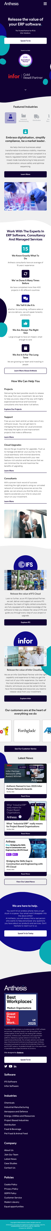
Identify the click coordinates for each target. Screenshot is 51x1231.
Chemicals (9, 1103)
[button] (45, 580)
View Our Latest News (25, 882)
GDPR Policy (10, 1193)
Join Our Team (11, 1155)
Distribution (10, 1125)
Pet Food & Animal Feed (16, 1134)
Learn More (25, 174)
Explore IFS (25, 622)
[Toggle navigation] (45, 3)
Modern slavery (11, 1202)
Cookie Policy (10, 1185)
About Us (8, 1150)
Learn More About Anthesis (25, 371)
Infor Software (11, 1086)
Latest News (10, 1159)
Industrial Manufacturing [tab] (24, 120)
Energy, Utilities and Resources (19, 1116)
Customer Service (13, 1198)
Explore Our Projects (13, 409)
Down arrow (25, 90)
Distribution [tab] (37, 120)
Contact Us (9, 1168)
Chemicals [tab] (10, 120)
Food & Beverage (12, 1129)
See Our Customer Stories (25, 749)
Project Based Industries (16, 1121)
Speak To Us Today (25, 934)
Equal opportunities (14, 1207)
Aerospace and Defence (16, 1112)
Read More (28, 796)
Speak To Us (26, 41)
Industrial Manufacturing (16, 1107)
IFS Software (10, 1082)
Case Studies (10, 1164)
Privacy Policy (11, 1189)
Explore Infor (25, 699)
